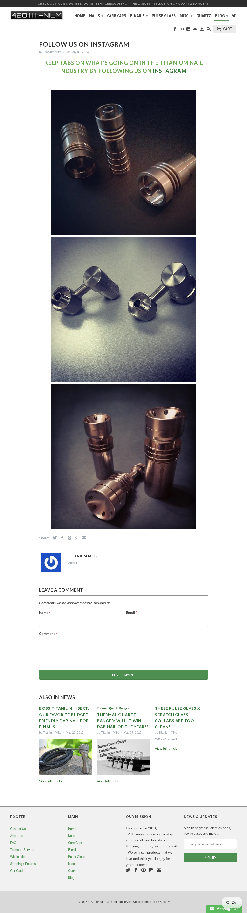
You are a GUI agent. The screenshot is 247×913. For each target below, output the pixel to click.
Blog (221, 16)
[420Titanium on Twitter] (234, 17)
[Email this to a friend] (83, 538)
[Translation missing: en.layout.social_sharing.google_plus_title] (75, 538)
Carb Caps (116, 16)
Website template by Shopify (151, 902)
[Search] (209, 30)
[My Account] (202, 30)
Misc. (186, 16)
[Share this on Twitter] (53, 537)
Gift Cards (17, 871)
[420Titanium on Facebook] (175, 30)
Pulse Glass (164, 16)
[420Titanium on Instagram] (188, 30)
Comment (48, 633)
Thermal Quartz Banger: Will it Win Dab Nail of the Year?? (123, 720)
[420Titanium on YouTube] (182, 30)
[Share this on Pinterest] (68, 538)
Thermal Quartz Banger (113, 708)
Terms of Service (22, 850)
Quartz (203, 16)
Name (44, 612)
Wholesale (17, 857)
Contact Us (18, 829)
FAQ (13, 843)
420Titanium (96, 902)
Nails (96, 16)
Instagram (170, 70)
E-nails (139, 16)
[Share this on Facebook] (61, 538)
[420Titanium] (36, 15)
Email (131, 612)
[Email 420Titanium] (195, 30)
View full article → (52, 781)
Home (79, 16)
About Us (16, 836)
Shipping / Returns (23, 864)
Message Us (226, 909)
